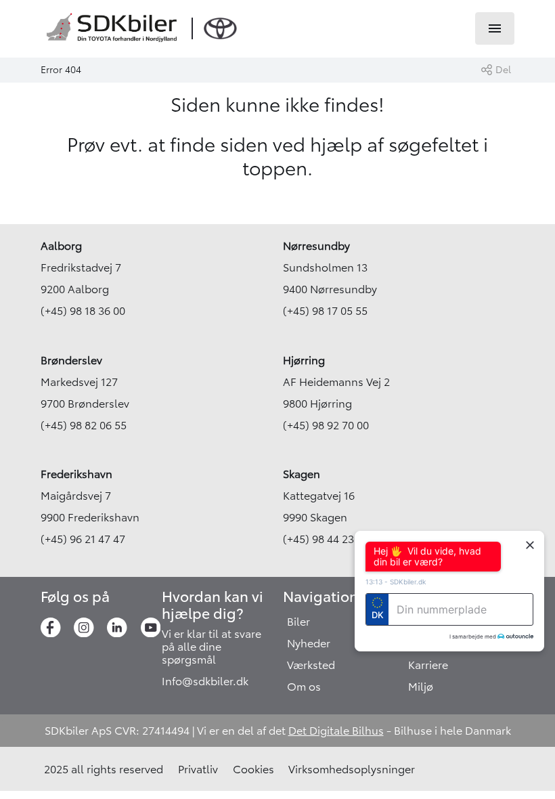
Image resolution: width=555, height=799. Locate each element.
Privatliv (198, 769)
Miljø (420, 686)
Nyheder (308, 643)
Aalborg (61, 246)
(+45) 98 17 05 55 (325, 311)
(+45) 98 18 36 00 (83, 311)
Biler (298, 621)
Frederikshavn (76, 474)
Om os (304, 686)
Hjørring (304, 360)
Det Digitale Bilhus (336, 730)
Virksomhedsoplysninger (351, 769)
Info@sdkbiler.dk (205, 681)
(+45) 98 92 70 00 (326, 425)
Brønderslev (71, 360)
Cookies (253, 769)
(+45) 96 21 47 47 (83, 539)
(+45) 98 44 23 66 (326, 539)
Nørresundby (316, 246)
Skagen (301, 474)
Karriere (428, 665)
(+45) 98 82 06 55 (84, 425)
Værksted (311, 665)
